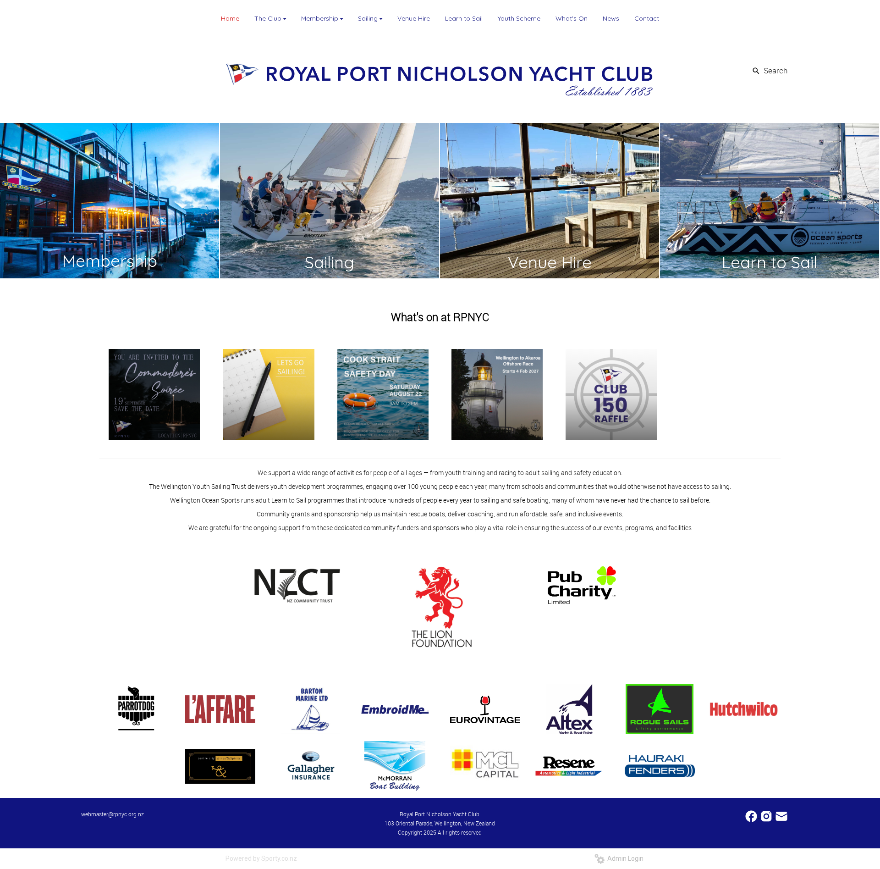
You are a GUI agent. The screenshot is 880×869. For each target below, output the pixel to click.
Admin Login (624, 858)
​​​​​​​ (781, 815)
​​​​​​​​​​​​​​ (751, 815)
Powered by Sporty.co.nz (261, 858)
